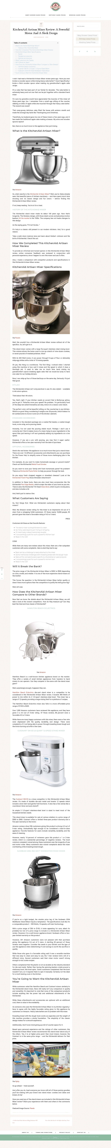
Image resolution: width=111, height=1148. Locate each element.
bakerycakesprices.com (39, 37)
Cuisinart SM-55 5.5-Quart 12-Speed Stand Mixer (33, 69)
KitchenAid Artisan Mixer (39, 194)
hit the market (24, 218)
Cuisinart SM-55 (22, 799)
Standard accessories (25, 56)
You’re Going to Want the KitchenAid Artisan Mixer (31, 73)
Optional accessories (25, 58)
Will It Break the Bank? (22, 62)
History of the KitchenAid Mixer (28, 48)
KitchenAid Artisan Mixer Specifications (28, 52)
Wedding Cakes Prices (87, 42)
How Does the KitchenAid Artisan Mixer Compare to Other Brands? (36, 64)
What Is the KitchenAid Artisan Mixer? (27, 46)
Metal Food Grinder (39, 464)
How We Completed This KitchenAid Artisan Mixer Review (34, 50)
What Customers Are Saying (24, 60)
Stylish (20, 54)
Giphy (17, 1081)
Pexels (17, 338)
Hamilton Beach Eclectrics (26, 67)
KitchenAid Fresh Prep (20, 478)
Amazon (18, 190)
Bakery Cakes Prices (55, 6)
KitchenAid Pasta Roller (29, 471)
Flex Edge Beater (27, 484)
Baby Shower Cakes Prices (87, 35)
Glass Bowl (45, 487)
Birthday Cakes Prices (87, 39)
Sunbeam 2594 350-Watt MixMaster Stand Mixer (34, 71)
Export (46, 37)
